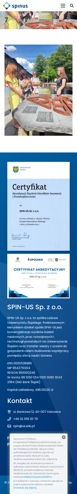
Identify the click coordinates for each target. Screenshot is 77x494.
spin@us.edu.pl (24, 426)
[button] (72, 5)
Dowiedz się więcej (24, 487)
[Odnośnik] (15, 5)
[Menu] (63, 5)
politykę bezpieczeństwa (36, 477)
